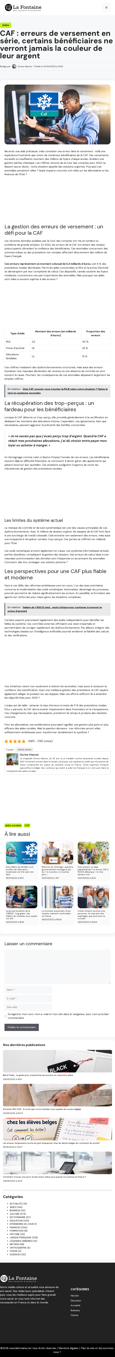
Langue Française (20, 1237)
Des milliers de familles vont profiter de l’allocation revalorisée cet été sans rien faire (20, 871)
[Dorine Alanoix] (12, 764)
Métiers (14, 1244)
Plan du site (87, 1348)
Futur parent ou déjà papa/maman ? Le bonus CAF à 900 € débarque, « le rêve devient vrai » (93, 871)
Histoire (15, 1234)
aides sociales (13, 825)
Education (16, 1220)
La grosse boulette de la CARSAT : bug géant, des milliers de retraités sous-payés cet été (21, 915)
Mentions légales (68, 1348)
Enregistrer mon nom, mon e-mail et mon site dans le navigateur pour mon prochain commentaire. (58, 1016)
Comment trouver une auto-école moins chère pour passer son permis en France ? (44, 1177)
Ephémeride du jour (21, 1224)
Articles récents (24, 750)
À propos (10, 750)
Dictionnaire (17, 1217)
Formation (16, 1230)
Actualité (16, 1203)
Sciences (15, 1254)
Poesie (14, 1251)
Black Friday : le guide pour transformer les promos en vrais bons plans (38, 1075)
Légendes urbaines (21, 1241)
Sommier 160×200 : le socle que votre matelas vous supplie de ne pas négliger (42, 1109)
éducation (76, 1300)
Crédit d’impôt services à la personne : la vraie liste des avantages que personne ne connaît (91, 915)
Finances (15, 1227)
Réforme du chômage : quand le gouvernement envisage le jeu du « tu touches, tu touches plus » (57, 871)
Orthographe (18, 1247)
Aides (5, 25)
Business (15, 1210)
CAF (27, 825)
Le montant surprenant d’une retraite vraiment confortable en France (56, 913)
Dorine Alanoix (25, 66)
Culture (14, 1213)
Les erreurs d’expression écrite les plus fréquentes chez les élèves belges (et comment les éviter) (51, 1143)
